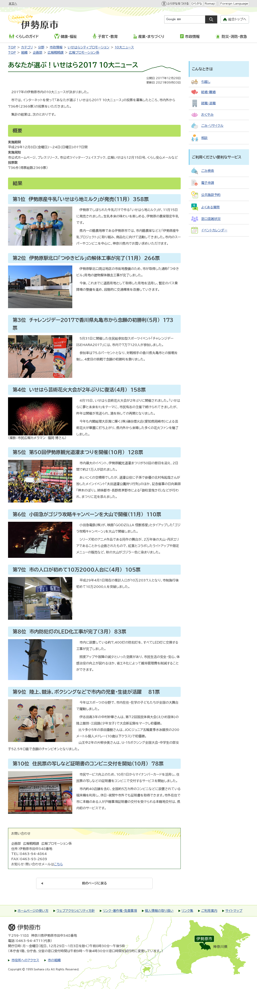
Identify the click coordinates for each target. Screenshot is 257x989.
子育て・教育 (108, 36)
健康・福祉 (69, 36)
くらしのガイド (27, 36)
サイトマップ (233, 910)
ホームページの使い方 (33, 910)
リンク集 (187, 910)
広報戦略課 (56, 52)
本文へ (13, 3)
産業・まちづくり (151, 36)
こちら (58, 864)
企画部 (37, 52)
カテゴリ (27, 47)
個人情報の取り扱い (159, 910)
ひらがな (196, 3)
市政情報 (192, 36)
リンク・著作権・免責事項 (120, 910)
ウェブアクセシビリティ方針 (75, 910)
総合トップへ (237, 19)
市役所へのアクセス (25, 960)
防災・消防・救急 (234, 36)
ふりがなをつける (178, 3)
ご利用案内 (209, 910)
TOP (12, 47)
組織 (24, 52)
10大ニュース (124, 47)
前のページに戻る (94, 883)
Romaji (210, 3)
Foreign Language (234, 3)
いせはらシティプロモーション (88, 47)
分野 (41, 47)
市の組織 (54, 960)
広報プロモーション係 (84, 52)
